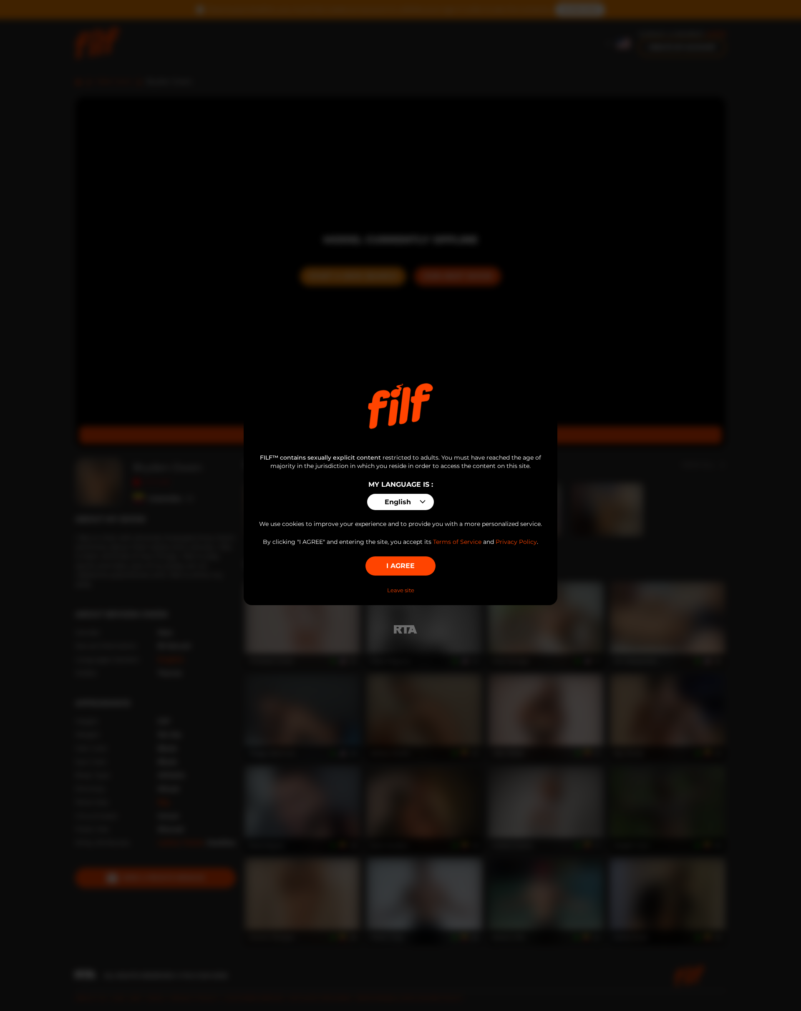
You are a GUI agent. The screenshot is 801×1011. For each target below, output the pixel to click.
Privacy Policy (516, 542)
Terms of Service (457, 542)
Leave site (400, 590)
